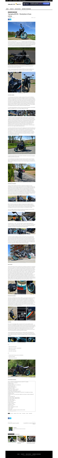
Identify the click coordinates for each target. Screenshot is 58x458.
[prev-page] (8, 444)
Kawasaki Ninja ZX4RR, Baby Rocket (12, 442)
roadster (20, 413)
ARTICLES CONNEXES (11, 434)
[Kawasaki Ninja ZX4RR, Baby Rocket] (12, 439)
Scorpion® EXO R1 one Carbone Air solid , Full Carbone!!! (29, 423)
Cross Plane (11, 413)
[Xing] (14, 430)
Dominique (10, 17)
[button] (46, 0)
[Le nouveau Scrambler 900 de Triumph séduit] (21, 439)
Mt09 (17, 413)
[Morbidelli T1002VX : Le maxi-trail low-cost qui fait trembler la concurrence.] (31, 439)
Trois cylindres (23, 413)
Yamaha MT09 (30, 413)
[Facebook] (9, 19)
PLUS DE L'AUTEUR (17, 434)
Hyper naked (15, 413)
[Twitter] (10, 19)
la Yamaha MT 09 (19, 41)
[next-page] (9, 444)
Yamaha (27, 413)
